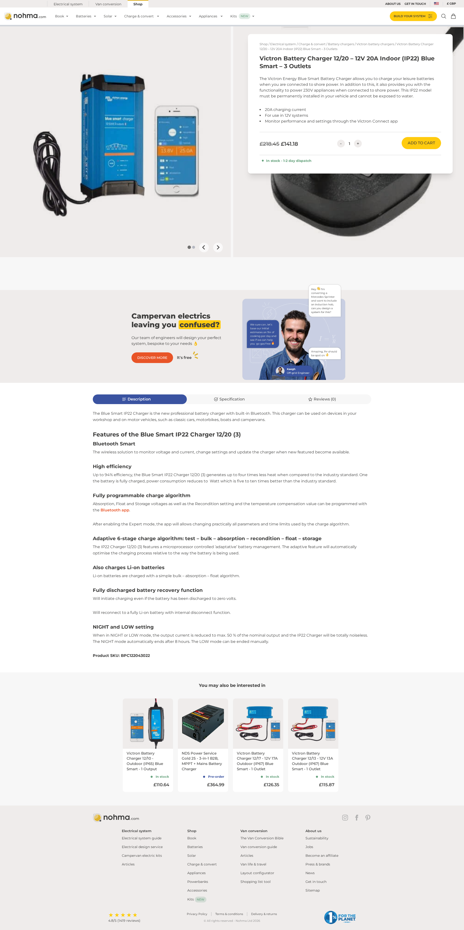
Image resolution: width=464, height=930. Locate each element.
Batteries (195, 847)
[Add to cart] (453, 16)
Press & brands (317, 864)
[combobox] (436, 3)
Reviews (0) (325, 399)
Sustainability (316, 838)
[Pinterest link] (368, 818)
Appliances (196, 873)
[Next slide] (218, 247)
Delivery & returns (264, 914)
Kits (195, 899)
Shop (138, 4)
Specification (232, 399)
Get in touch (315, 881)
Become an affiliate (321, 855)
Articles (128, 864)
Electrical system (68, 4)
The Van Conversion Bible (261, 838)
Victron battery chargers (375, 44)
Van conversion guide (258, 847)
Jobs (309, 847)
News (310, 873)
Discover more (152, 358)
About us (393, 4)
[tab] (189, 247)
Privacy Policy (197, 914)
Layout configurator (257, 873)
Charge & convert (312, 44)
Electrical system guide (141, 838)
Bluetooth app (115, 510)
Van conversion (108, 4)
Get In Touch (415, 4)
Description (139, 399)
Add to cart (421, 143)
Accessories (197, 890)
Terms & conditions (229, 914)
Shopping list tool (255, 881)
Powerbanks (197, 881)
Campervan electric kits (142, 855)
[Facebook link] (358, 818)
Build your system (409, 16)
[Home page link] (25, 16)
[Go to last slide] (204, 247)
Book (191, 838)
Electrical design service (142, 847)
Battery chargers (341, 44)
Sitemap (312, 890)
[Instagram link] (346, 818)
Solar (191, 855)
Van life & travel (253, 864)
